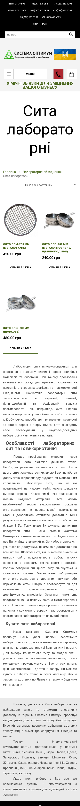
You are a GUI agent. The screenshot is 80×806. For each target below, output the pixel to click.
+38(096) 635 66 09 (28, 17)
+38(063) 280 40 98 (62, 4)
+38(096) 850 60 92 (62, 10)
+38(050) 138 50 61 (17, 4)
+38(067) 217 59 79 (40, 10)
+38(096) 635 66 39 (51, 17)
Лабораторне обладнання (42, 172)
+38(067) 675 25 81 (40, 4)
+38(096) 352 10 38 (17, 10)
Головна (9, 172)
